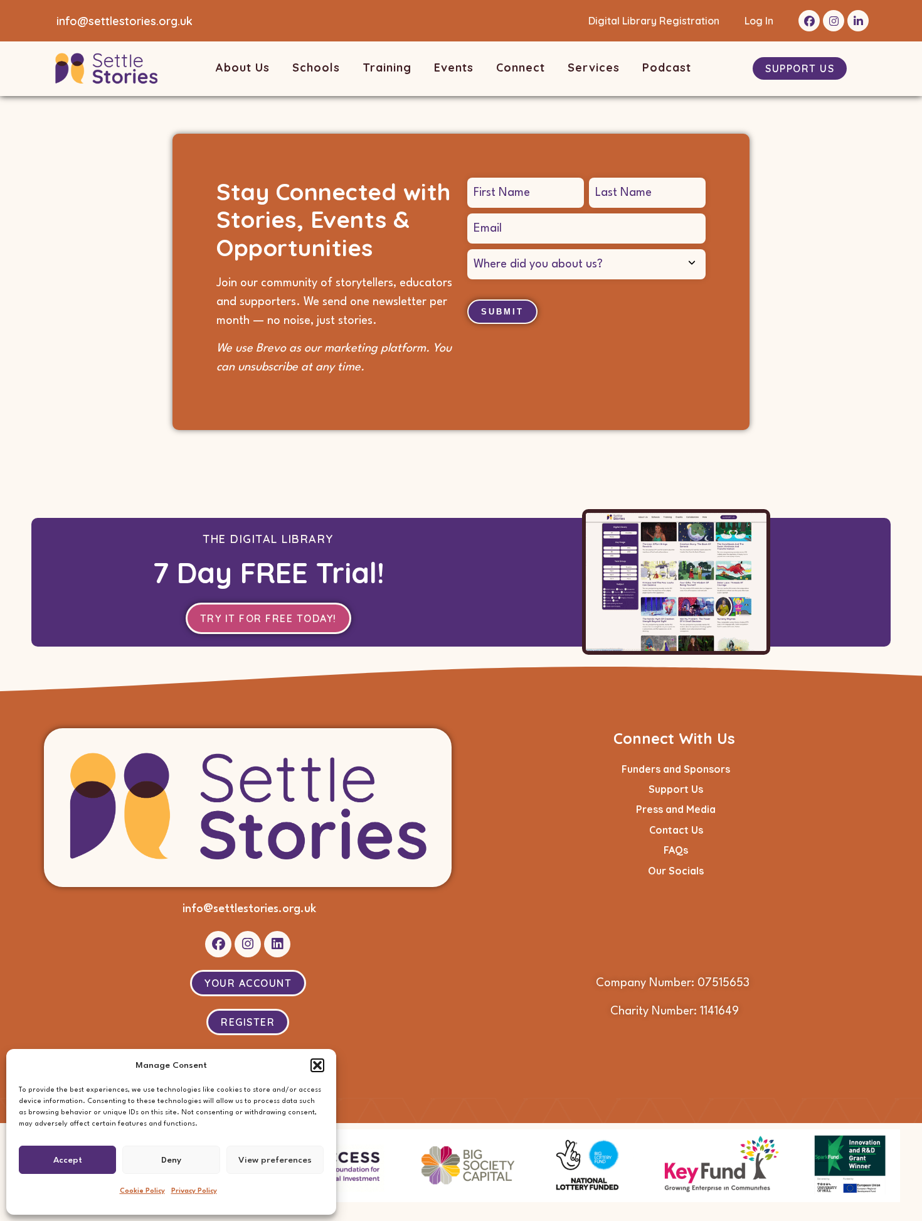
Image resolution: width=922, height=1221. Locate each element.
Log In (758, 20)
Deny (171, 1160)
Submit (502, 311)
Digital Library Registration (653, 20)
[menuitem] (244, 68)
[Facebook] (809, 20)
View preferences (275, 1160)
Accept (67, 1160)
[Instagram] (833, 20)
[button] (317, 1065)
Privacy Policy (194, 1191)
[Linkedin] (277, 944)
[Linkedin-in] (858, 20)
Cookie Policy (142, 1191)
